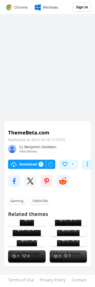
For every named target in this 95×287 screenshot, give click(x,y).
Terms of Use (21, 280)
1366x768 (40, 200)
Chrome (21, 7)
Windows (50, 7)
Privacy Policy (53, 280)
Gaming (17, 200)
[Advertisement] (47, 70)
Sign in (82, 7)
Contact (79, 280)
